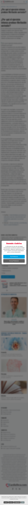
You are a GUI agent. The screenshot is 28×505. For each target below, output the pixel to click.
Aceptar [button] (5, 502)
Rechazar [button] (11, 502)
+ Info (23, 502)
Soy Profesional (14, 256)
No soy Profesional (14, 260)
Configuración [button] (17, 502)
